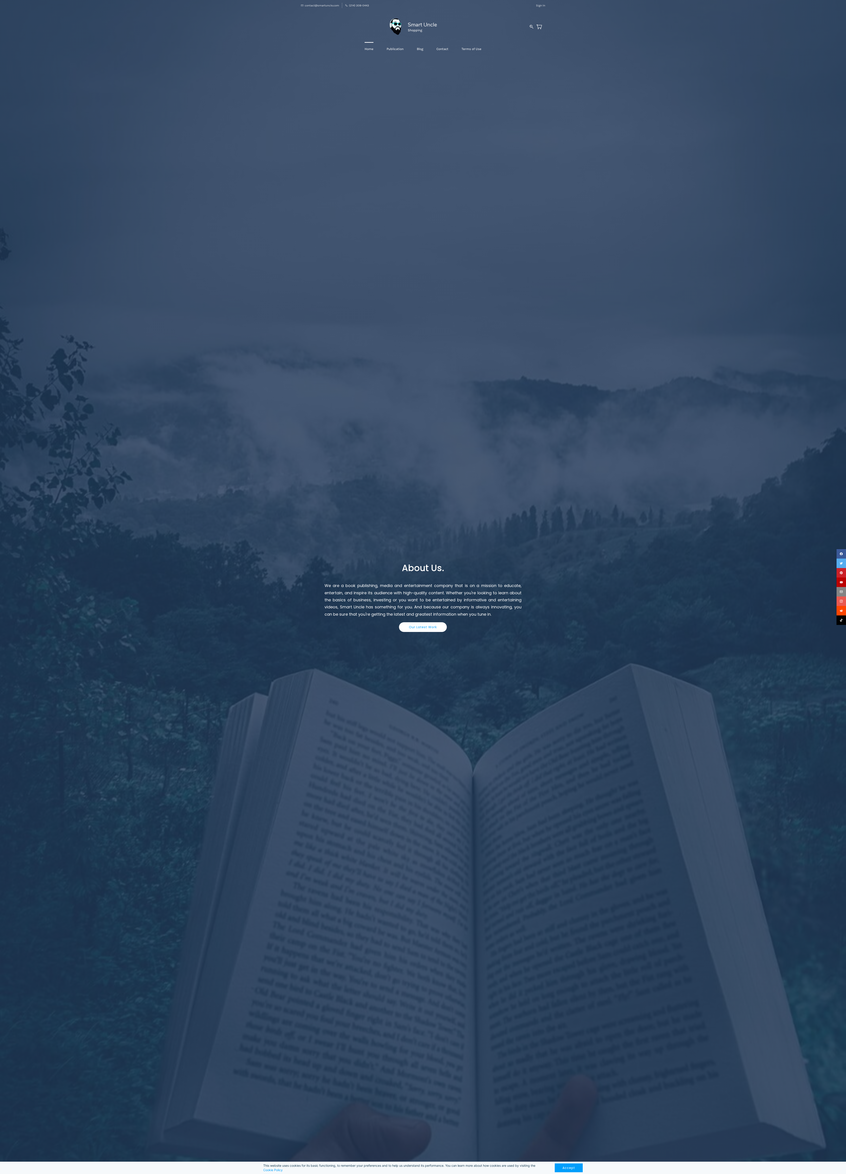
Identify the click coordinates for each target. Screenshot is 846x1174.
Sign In (540, 5)
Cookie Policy (273, 1170)
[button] (423, 627)
